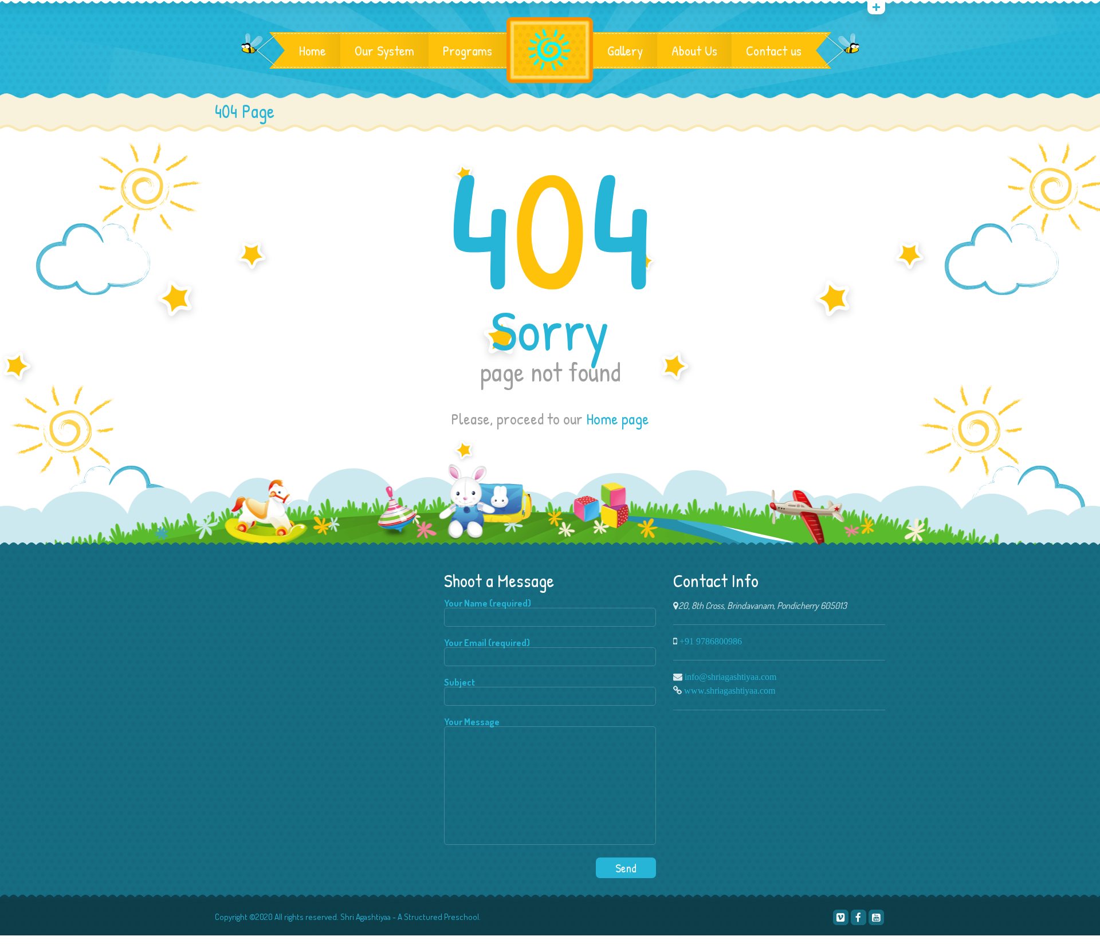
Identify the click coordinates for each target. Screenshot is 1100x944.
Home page (617, 419)
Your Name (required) (487, 604)
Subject (459, 683)
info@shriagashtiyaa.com (730, 676)
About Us (694, 50)
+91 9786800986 (710, 641)
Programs (467, 50)
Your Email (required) (487, 643)
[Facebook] (858, 917)
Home (312, 50)
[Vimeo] (840, 917)
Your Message (472, 722)
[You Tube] (876, 917)
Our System (384, 50)
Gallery (625, 50)
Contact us (774, 50)
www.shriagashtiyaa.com (729, 690)
